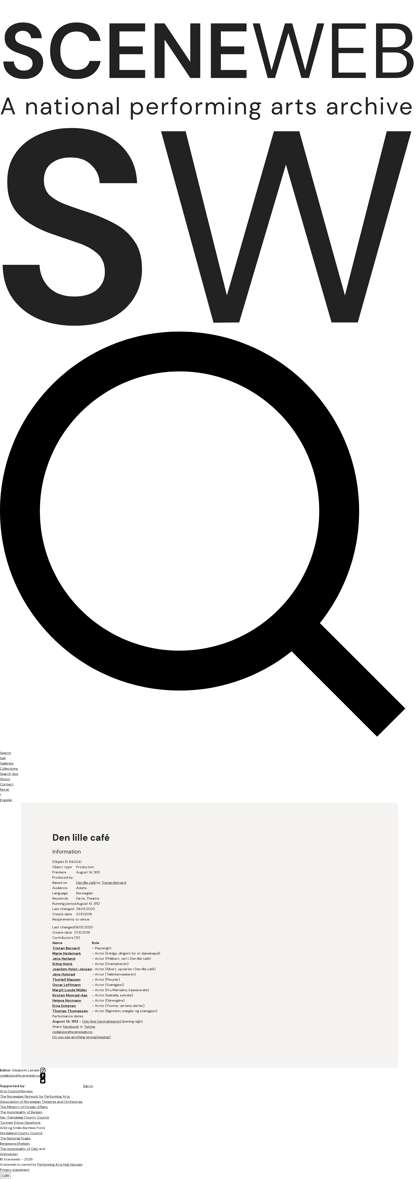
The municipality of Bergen (21, 1112)
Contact (7, 784)
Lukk (5, 1175)
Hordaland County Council (21, 1133)
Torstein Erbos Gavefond (20, 1122)
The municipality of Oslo (19, 1148)
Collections (9, 768)
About (5, 779)
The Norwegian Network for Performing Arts (35, 1096)
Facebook (71, 1026)
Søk (3, 758)
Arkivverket (9, 1154)
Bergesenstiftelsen (15, 1143)
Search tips (9, 774)
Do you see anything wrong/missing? (81, 1037)
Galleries (7, 763)
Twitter (90, 1026)
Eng (6, 800)
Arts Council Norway (16, 1091)
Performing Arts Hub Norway (60, 1164)
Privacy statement (14, 1169)
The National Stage (15, 1138)
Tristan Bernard (113, 882)
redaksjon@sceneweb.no (72, 1032)
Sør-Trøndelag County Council (24, 1117)
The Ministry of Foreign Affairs (24, 1107)
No (4, 789)
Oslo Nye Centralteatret (101, 1021)
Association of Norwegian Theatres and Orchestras (41, 1101)
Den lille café (86, 882)
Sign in (88, 1086)
